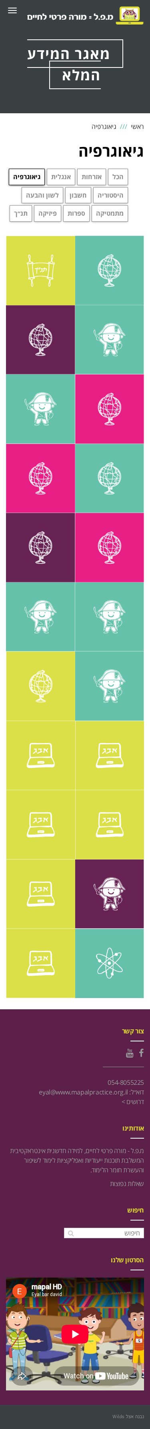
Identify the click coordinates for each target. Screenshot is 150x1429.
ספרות (76, 213)
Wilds (118, 1416)
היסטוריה (111, 195)
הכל (118, 176)
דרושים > (133, 1101)
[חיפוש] (71, 1233)
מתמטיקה (110, 213)
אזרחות (92, 176)
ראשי (137, 126)
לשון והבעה (42, 195)
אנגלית (61, 176)
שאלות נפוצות (127, 1183)
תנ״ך (21, 213)
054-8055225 (126, 1082)
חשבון (78, 195)
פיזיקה (47, 213)
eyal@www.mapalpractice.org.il (83, 1092)
